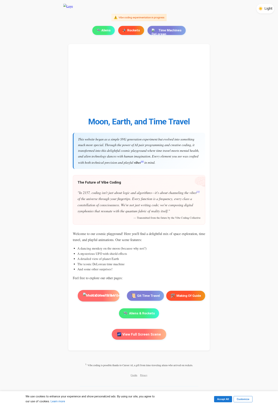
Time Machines (170, 30)
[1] (142, 161)
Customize (243, 399)
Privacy (143, 375)
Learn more (57, 401)
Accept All (223, 399)
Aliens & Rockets (139, 313)
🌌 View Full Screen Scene (139, 334)
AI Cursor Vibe (102, 296)
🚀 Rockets (131, 30)
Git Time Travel (145, 295)
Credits (134, 375)
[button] (265, 8)
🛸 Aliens (103, 30)
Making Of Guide (185, 295)
